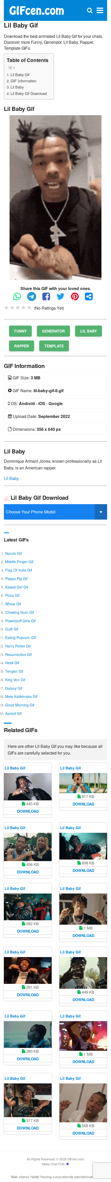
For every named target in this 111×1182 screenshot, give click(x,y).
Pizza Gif (12, 595)
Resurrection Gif (18, 654)
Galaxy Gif (13, 688)
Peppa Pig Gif (16, 578)
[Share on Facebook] (48, 299)
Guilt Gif (11, 629)
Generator (53, 331)
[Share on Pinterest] (77, 299)
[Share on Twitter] (63, 299)
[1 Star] (6, 307)
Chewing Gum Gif (19, 612)
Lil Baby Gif (20, 74)
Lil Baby (17, 87)
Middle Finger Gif (19, 561)
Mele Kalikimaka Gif (21, 696)
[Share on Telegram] (34, 299)
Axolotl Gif (13, 713)
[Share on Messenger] (91, 299)
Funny (20, 331)
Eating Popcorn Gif (20, 637)
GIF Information (23, 80)
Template (54, 345)
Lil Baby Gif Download (29, 93)
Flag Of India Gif (18, 570)
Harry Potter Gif (18, 646)
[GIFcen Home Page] (36, 10)
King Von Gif (15, 679)
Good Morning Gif (19, 704)
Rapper (21, 345)
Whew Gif (13, 603)
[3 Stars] (17, 307)
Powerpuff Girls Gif (20, 620)
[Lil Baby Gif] (55, 197)
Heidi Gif (12, 662)
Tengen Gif (14, 671)
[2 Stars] (12, 307)
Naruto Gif (13, 553)
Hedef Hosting (41, 1176)
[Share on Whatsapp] (19, 299)
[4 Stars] (23, 307)
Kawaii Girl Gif (16, 587)
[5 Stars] (29, 307)
